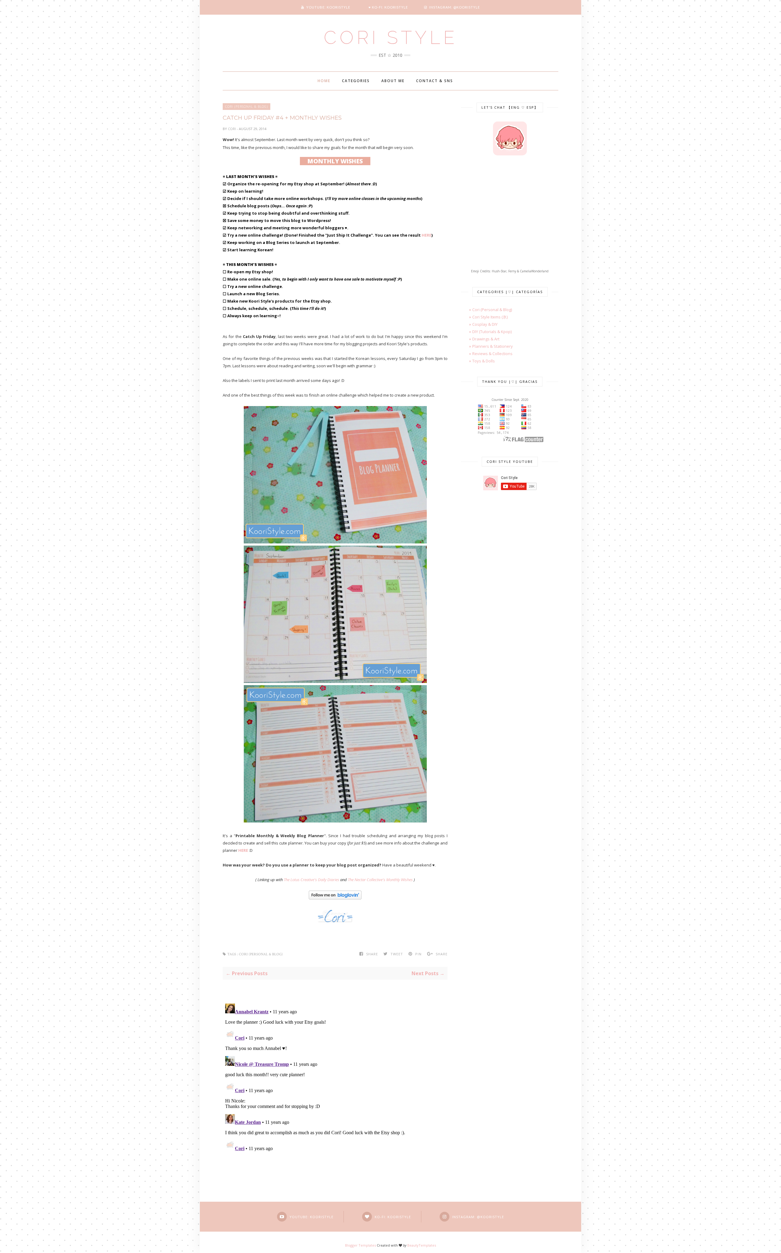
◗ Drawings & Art (480, 339)
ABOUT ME (393, 80)
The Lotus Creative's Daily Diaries (311, 879)
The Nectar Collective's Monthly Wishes (380, 879)
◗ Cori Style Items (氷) (484, 317)
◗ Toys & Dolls (478, 361)
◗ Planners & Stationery (487, 346)
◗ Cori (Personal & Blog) (486, 309)
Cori (232, 128)
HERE (426, 235)
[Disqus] (335, 1077)
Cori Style (391, 37)
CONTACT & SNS (434, 80)
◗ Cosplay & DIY (479, 324)
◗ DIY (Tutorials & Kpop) (486, 331)
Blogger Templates (360, 1245)
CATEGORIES (356, 80)
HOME (324, 80)
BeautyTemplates (421, 1245)
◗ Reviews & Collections (487, 353)
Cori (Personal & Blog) (246, 106)
